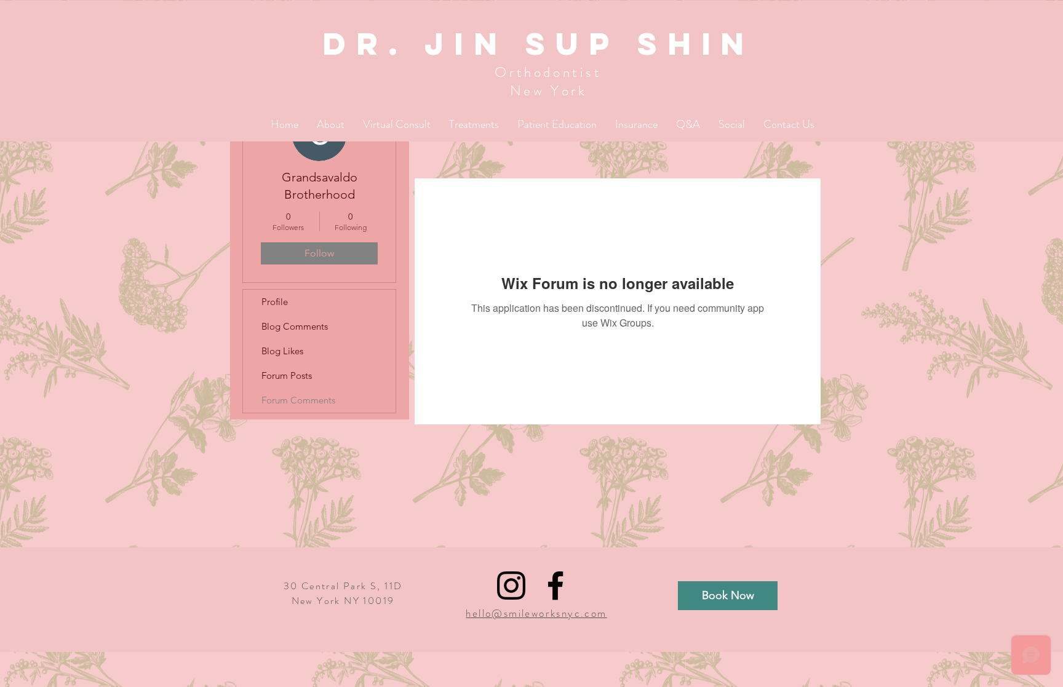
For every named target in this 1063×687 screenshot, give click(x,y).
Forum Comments (298, 400)
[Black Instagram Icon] (511, 585)
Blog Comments (294, 326)
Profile (274, 302)
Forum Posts (286, 375)
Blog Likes (282, 351)
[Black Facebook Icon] (555, 585)
